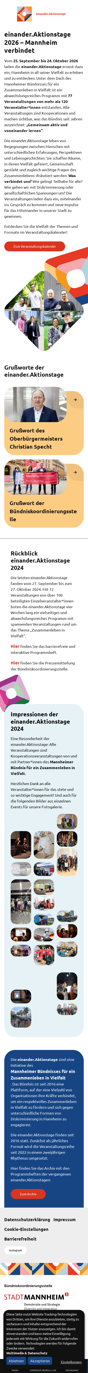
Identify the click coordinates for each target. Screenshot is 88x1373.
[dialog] (44, 1340)
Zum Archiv (28, 1194)
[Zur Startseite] (44, 14)
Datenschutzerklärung (27, 1219)
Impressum (64, 1219)
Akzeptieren (40, 1361)
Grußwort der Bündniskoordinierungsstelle (43, 510)
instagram (15, 1250)
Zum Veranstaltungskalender (34, 246)
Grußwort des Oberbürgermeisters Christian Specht (36, 438)
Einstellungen (71, 1362)
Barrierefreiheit (20, 1239)
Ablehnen (16, 1361)
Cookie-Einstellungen (26, 1229)
